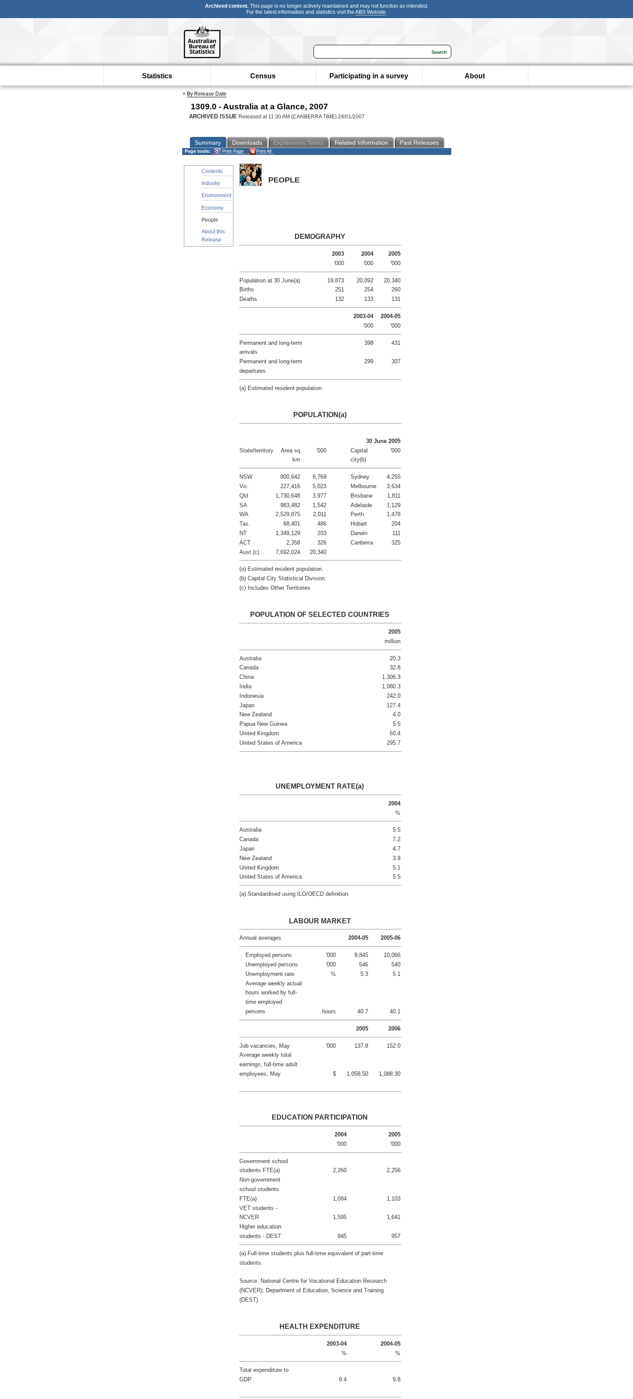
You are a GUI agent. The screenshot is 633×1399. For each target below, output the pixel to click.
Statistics (157, 76)
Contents (212, 171)
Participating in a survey (368, 76)
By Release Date (207, 94)
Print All (263, 151)
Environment (216, 195)
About (475, 76)
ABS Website (370, 12)
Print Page (232, 151)
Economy (212, 208)
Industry (211, 183)
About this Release (213, 236)
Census (263, 76)
